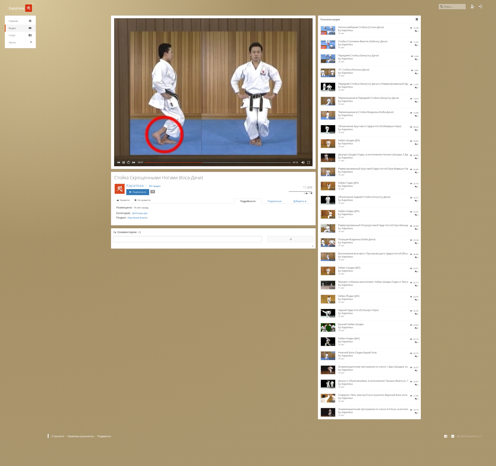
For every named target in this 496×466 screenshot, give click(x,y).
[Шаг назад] (118, 162)
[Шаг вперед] (133, 162)
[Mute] (302, 162)
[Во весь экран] (308, 162)
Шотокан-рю (139, 213)
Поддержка (104, 436)
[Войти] (480, 6)
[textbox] (187, 239)
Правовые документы (80, 436)
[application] (213, 92)
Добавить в (299, 201)
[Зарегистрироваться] (472, 6)
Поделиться (274, 201)
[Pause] (123, 162)
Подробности (248, 201)
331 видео (155, 186)
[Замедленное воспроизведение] (128, 162)
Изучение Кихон (137, 217)
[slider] (218, 162)
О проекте (58, 436)
